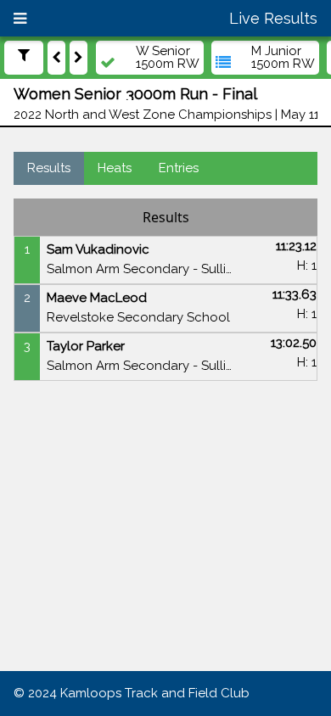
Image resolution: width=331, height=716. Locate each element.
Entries (179, 168)
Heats (115, 168)
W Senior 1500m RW (167, 57)
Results (48, 168)
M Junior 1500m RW (283, 57)
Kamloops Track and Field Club (155, 693)
